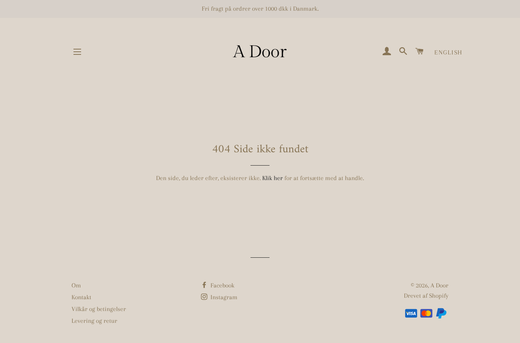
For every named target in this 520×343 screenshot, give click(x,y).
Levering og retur (94, 320)
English (448, 52)
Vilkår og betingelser (99, 309)
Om (76, 285)
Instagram (223, 297)
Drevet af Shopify (426, 295)
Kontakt (81, 297)
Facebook (221, 285)
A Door (439, 285)
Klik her (272, 178)
